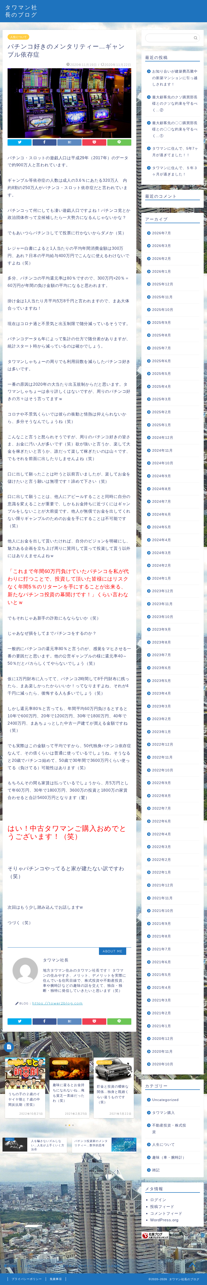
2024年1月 (161, 578)
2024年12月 (162, 438)
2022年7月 (161, 808)
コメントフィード (166, 1213)
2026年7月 (161, 233)
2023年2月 (161, 719)
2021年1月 (161, 1026)
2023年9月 (161, 629)
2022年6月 (161, 821)
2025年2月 (161, 412)
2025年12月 (162, 284)
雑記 (156, 1170)
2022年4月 (161, 834)
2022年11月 (162, 757)
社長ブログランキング (157, 1245)
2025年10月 (162, 310)
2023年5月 (161, 681)
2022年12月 (162, 744)
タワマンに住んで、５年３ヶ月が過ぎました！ (175, 171)
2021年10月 (162, 911)
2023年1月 (161, 732)
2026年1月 (161, 271)
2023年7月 (161, 655)
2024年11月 (162, 450)
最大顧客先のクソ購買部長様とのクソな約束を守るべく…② (175, 103)
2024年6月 (161, 514)
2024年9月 (161, 476)
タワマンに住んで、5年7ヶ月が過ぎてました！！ (175, 152)
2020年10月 (162, 1064)
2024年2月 (161, 565)
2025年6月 (161, 361)
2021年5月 (161, 975)
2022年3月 (161, 847)
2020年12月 (162, 1039)
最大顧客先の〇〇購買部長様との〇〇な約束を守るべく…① (175, 129)
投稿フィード (162, 1206)
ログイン (158, 1200)
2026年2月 (161, 259)
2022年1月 (161, 872)
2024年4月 (161, 540)
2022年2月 (161, 860)
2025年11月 (162, 297)
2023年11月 (162, 604)
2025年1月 (161, 425)
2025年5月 (161, 374)
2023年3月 (161, 706)
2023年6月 (161, 668)
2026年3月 (161, 246)
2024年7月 (161, 501)
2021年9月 (161, 924)
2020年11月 (162, 1051)
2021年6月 (161, 962)
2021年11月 (162, 898)
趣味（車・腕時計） (169, 1157)
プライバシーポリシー (27, 1278)
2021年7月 (161, 949)
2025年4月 (161, 386)
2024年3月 (161, 553)
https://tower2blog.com (57, 1003)
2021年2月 (161, 1013)
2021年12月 (162, 885)
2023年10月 (162, 617)
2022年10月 (162, 770)
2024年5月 (161, 527)
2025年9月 (161, 323)
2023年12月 (162, 591)
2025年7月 (161, 348)
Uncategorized (165, 1100)
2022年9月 (161, 783)
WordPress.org (164, 1220)
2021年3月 (161, 1000)
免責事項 (56, 1278)
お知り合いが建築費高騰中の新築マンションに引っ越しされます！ (175, 78)
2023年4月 (161, 693)
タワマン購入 (163, 1113)
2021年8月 (161, 936)
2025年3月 (161, 399)
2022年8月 (161, 796)
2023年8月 (161, 642)
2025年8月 (161, 335)
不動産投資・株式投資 (169, 1128)
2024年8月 (161, 489)
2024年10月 (162, 463)
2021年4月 (161, 988)
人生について (18, 36)
